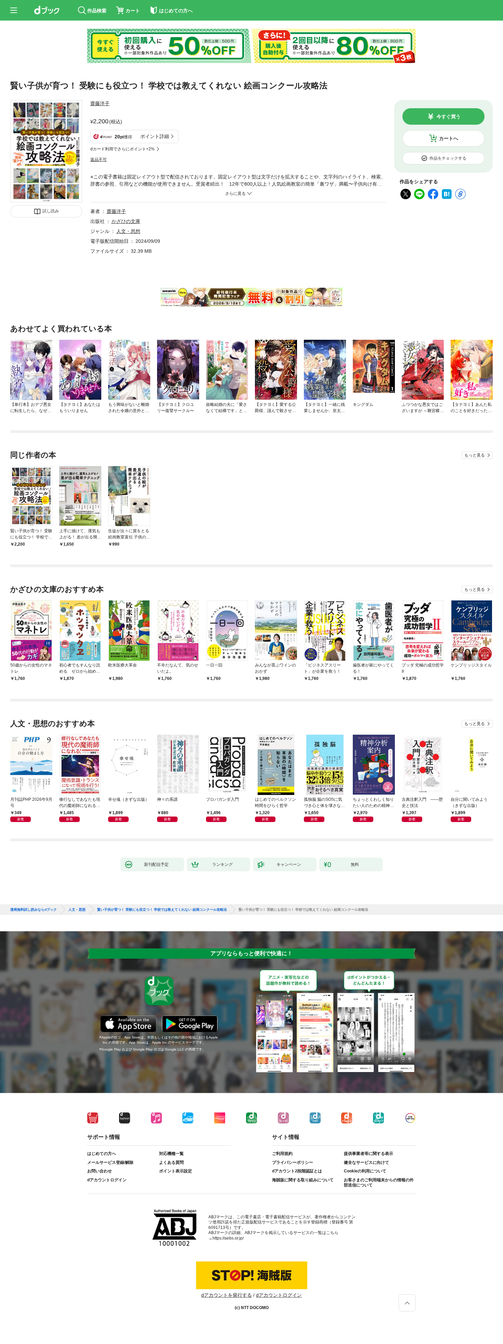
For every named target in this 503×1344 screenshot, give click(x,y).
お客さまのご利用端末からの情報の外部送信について (379, 1183)
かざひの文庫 (126, 221)
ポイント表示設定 (175, 1171)
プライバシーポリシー (292, 1162)
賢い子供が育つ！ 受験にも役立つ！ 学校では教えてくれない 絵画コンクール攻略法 (162, 909)
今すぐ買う (449, 116)
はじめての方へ (101, 1153)
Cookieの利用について (365, 1171)
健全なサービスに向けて (366, 1162)
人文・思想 (128, 231)
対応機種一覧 (171, 1153)
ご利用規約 (282, 1153)
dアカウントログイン (107, 1180)
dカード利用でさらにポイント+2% (122, 149)
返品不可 (98, 159)
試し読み (50, 211)
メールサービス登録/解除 (110, 1162)
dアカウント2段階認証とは (297, 1171)
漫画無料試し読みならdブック (33, 909)
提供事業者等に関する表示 (368, 1153)
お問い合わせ (99, 1171)
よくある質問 (171, 1162)
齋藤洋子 (99, 103)
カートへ (448, 138)
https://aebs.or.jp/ (228, 1238)
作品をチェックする (447, 158)
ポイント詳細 (154, 136)
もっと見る (474, 455)
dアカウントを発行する (226, 1295)
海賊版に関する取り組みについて (303, 1180)
